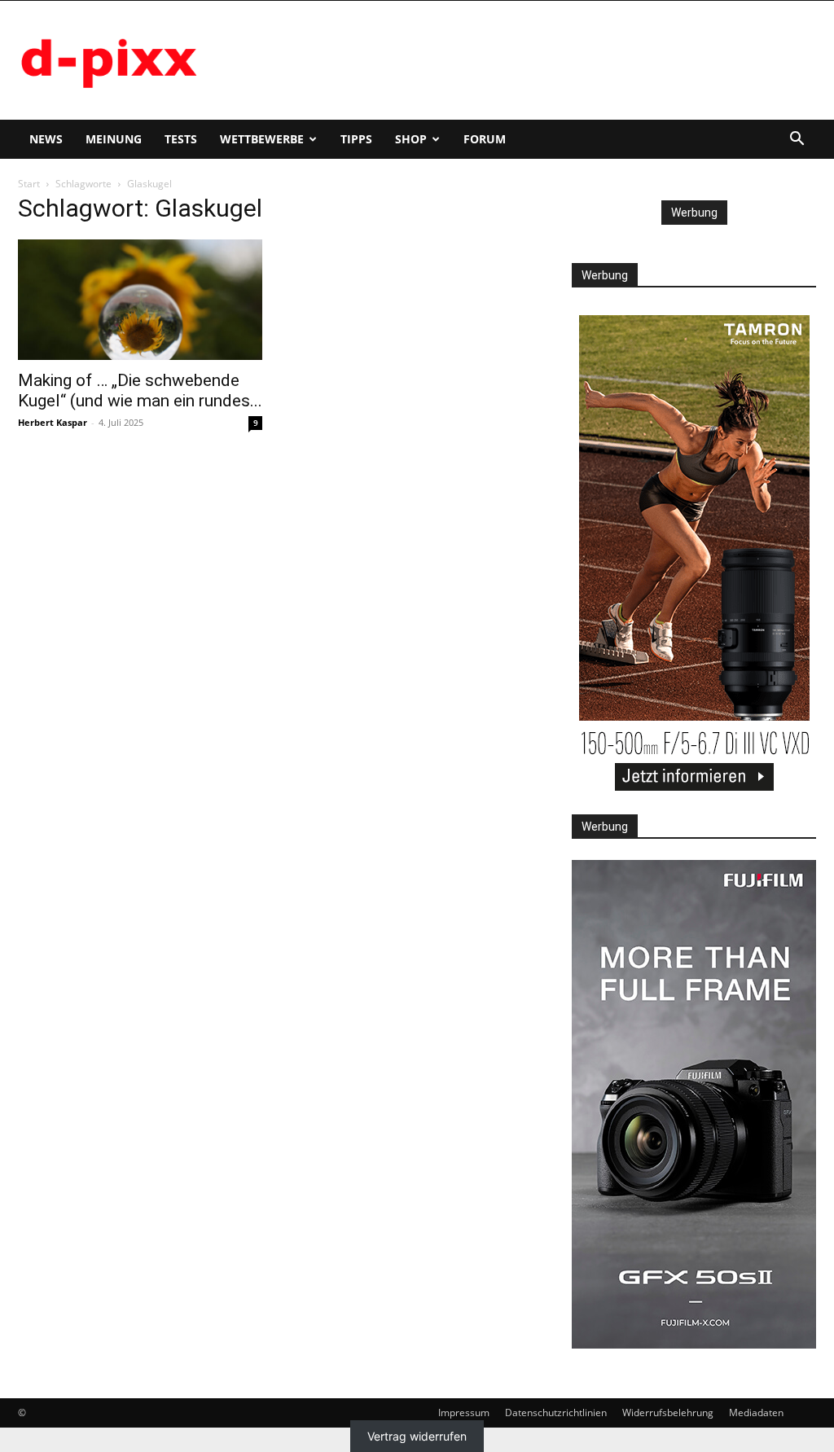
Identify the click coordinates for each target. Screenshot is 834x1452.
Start (29, 184)
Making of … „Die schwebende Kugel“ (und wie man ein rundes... (140, 390)
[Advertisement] (519, 60)
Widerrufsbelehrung (667, 1412)
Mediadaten (756, 1412)
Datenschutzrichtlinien (556, 1412)
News (46, 139)
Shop (411, 139)
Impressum (463, 1412)
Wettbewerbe (262, 139)
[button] (796, 140)
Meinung (114, 139)
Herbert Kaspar (52, 422)
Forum (484, 139)
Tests (181, 139)
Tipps (356, 139)
